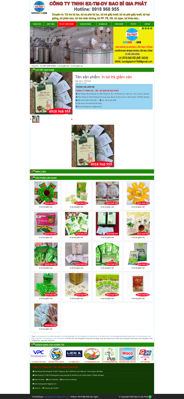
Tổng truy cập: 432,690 (51, 388)
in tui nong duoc (58, 338)
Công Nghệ (119, 24)
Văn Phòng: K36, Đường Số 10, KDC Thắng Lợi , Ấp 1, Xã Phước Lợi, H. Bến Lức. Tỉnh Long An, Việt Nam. (113, 94)
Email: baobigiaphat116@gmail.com (89, 106)
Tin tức (133, 24)
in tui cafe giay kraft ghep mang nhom (122, 336)
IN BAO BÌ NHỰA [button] (86, 24)
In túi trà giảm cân (63, 66)
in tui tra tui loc (92, 336)
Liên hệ (147, 24)
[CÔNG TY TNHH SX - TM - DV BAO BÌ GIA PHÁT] (92, 10)
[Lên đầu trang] (150, 396)
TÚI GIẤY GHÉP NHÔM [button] (66, 24)
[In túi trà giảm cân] (51, 93)
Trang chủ (37, 24)
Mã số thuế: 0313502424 (69, 379)
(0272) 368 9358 (53, 379)
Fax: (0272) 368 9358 (108, 100)
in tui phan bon (41, 336)
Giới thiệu (51, 24)
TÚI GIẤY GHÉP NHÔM (48, 66)
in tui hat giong (82, 336)
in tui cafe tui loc (103, 336)
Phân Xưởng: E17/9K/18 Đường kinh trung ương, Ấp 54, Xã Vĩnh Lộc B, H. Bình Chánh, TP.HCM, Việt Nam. (113, 97)
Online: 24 (37, 388)
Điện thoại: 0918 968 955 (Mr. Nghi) (89, 103)
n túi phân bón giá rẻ (54, 336)
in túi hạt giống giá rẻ (69, 336)
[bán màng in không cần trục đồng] (92, 45)
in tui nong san (47, 338)
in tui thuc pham (141, 336)
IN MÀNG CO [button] (103, 24)
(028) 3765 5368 (39, 379)
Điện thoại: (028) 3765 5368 (87, 100)
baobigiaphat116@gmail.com (56, 396)
